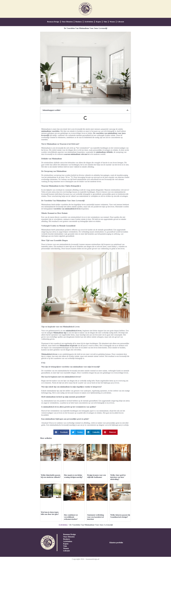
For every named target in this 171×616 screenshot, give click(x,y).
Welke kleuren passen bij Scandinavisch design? (120, 516)
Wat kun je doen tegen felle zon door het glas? (50, 513)
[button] (127, 110)
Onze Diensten (67, 22)
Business (78, 22)
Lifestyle (120, 22)
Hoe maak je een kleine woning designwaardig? (73, 476)
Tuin (105, 22)
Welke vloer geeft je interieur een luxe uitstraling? (118, 477)
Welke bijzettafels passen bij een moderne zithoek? (51, 476)
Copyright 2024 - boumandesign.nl (85, 559)
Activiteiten (88, 22)
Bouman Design (53, 22)
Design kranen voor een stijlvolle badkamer (96, 476)
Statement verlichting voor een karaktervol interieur (95, 517)
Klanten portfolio (116, 543)
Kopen (98, 22)
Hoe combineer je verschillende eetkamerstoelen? (71, 517)
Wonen (112, 22)
